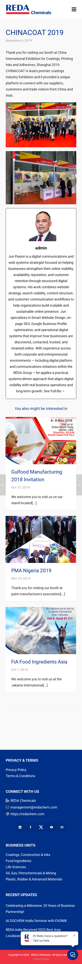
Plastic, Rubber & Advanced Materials (34, 879)
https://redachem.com (27, 814)
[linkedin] (20, 827)
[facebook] (30, 827)
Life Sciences (16, 867)
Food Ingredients (18, 861)
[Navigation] (74, 9)
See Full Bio (52, 391)
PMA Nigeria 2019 (31, 570)
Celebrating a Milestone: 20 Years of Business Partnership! (40, 909)
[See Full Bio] (63, 391)
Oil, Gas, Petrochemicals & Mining (31, 873)
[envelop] (62, 827)
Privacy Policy (16, 770)
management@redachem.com (33, 807)
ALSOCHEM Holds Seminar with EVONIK (36, 921)
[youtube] (51, 827)
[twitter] (41, 827)
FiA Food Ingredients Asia (39, 662)
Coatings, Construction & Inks (28, 855)
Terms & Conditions (20, 776)
